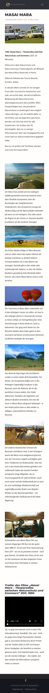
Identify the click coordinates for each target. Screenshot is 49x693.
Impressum (18, 689)
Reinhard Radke (15, 20)
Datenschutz (30, 689)
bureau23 (33, 685)
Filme (36, 20)
